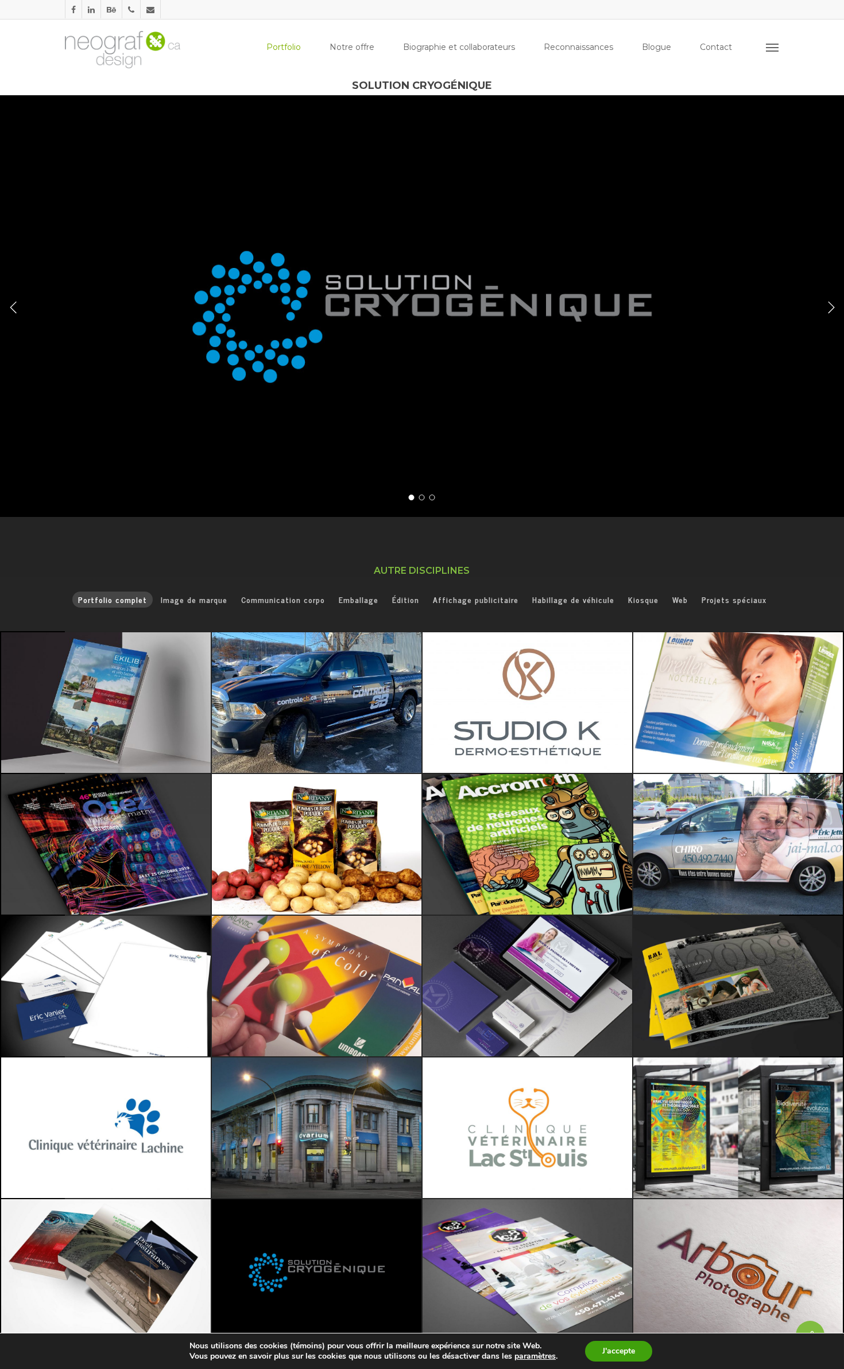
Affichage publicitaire (475, 599)
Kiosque (643, 599)
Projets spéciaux (734, 599)
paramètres (535, 1356)
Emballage (358, 599)
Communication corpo (283, 599)
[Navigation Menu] (773, 47)
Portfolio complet (112, 599)
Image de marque (194, 599)
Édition (405, 599)
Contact (716, 47)
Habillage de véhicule (573, 599)
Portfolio (283, 47)
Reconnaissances (578, 47)
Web (680, 599)
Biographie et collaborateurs (459, 47)
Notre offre (352, 47)
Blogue (656, 47)
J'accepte (618, 1350)
